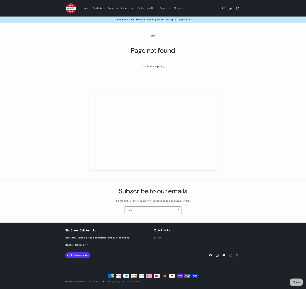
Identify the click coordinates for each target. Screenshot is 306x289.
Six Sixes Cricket (80, 281)
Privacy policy (114, 281)
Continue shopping (153, 66)
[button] (98, 8)
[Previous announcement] (66, 20)
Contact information (131, 281)
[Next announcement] (239, 20)
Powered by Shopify (96, 281)
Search (157, 237)
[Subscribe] (178, 210)
